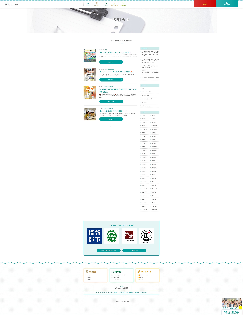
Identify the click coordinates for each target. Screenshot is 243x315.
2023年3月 (144, 185)
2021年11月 (144, 209)
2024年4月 (153, 160)
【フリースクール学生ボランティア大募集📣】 (116, 71)
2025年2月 (153, 143)
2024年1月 (144, 167)
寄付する (205, 4)
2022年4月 (144, 202)
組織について (103, 292)
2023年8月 (153, 174)
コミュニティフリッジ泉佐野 (120, 275)
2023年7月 (144, 178)
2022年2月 (144, 206)
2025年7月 (144, 136)
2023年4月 (153, 181)
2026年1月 (144, 126)
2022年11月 (154, 188)
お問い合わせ (227, 4)
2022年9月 (153, 192)
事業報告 (131, 292)
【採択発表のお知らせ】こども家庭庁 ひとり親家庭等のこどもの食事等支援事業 (150, 72)
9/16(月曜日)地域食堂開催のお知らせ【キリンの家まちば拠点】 (118, 90)
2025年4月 (153, 140)
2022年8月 (144, 195)
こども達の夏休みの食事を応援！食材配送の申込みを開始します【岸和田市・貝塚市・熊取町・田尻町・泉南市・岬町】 (150, 54)
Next (157, 236)
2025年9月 (144, 133)
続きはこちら (111, 62)
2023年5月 (144, 181)
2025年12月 (154, 126)
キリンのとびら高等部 (147, 99)
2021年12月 (154, 206)
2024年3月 (144, 164)
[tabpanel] (95, 236)
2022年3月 (153, 202)
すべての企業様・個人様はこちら (108, 250)
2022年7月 (153, 195)
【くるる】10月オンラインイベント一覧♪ (115, 52)
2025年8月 (153, 133)
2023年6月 (153, 178)
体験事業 (89, 277)
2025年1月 (144, 147)
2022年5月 (153, 199)
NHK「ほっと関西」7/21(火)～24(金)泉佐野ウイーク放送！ (150, 66)
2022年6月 (144, 199)
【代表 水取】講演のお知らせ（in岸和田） (150, 78)
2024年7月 (144, 157)
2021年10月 (154, 209)
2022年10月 (144, 192)
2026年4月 (153, 119)
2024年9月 (144, 153)
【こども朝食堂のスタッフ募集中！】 (113, 111)
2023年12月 (154, 167)
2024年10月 (154, 150)
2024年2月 (153, 164)
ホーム (88, 275)
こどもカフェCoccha (146, 106)
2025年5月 (144, 140)
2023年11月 (144, 171)
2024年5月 (144, 160)
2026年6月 (153, 115)
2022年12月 (144, 188)
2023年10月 (154, 171)
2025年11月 (144, 129)
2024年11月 (144, 150)
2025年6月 (153, 136)
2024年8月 (153, 153)
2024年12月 (154, 147)
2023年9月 (144, 174)
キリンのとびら (145, 95)
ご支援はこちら (134, 250)
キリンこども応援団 (109, 69)
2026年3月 (144, 122)
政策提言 (137, 292)
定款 (127, 292)
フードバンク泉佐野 (118, 279)
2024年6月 (153, 157)
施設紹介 (116, 292)
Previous (86, 236)
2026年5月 (144, 119)
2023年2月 (153, 185)
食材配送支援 (116, 277)
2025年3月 (144, 143)
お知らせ (89, 279)
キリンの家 (144, 102)
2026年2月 (153, 122)
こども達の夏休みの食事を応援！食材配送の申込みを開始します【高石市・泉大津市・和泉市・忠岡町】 (150, 61)
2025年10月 (154, 129)
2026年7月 (144, 115)
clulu (106, 50)
